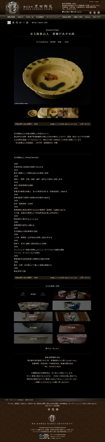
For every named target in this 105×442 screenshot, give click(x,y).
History (87, 17)
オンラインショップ (53, 17)
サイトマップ (36, 431)
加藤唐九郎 (71, 339)
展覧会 (17, 403)
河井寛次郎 (33, 316)
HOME (6, 399)
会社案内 (67, 12)
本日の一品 (29, 17)
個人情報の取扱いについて (64, 431)
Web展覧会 (40, 17)
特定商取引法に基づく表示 (48, 431)
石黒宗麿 (33, 339)
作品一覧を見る (53, 348)
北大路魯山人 (33, 305)
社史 (84, 403)
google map (95, 5)
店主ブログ (96, 17)
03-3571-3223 (71, 9)
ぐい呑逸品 (71, 294)
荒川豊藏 (71, 328)
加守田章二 (71, 305)
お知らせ (20, 17)
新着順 (33, 294)
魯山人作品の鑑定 (52, 403)
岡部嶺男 (33, 328)
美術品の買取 (66, 17)
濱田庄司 (71, 316)
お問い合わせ (77, 12)
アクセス (11, 403)
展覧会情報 (11, 17)
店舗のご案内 (78, 17)
